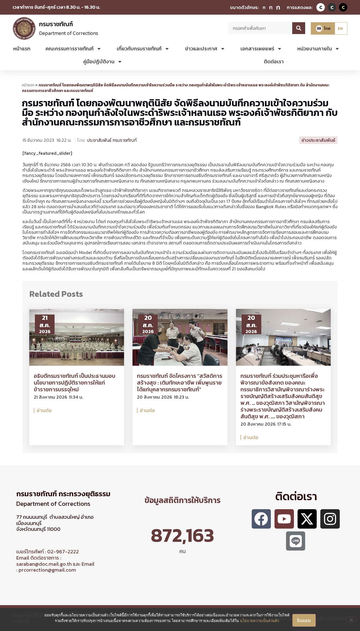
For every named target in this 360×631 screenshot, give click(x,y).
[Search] (298, 28)
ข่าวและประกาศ (201, 48)
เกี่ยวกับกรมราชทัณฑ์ (139, 48)
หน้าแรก (21, 48)
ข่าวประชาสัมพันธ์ (318, 140)
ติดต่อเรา (274, 61)
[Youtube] (284, 519)
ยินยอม (304, 620)
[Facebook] (261, 519)
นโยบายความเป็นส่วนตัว (259, 620)
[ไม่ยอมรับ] (351, 619)
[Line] (295, 541)
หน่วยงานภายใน (314, 48)
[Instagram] (330, 519)
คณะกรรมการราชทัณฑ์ (70, 48)
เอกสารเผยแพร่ (257, 48)
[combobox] (260, 28)
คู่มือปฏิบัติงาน (98, 61)
